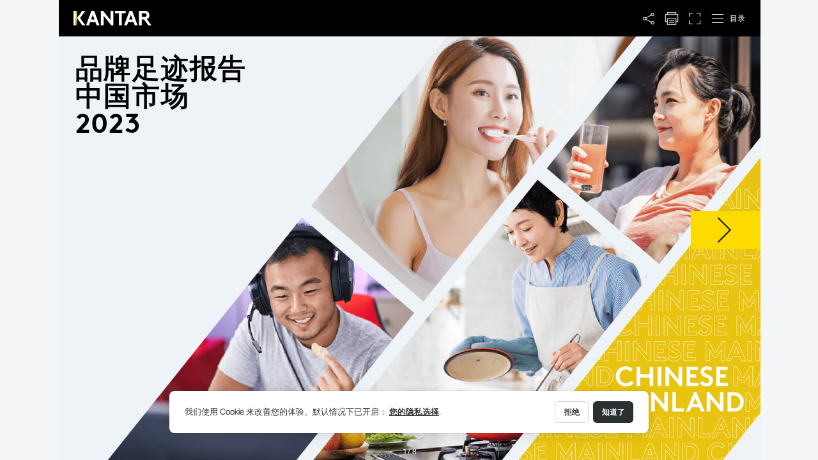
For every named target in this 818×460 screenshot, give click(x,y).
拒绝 (572, 412)
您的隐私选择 (414, 412)
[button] (649, 18)
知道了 (613, 412)
